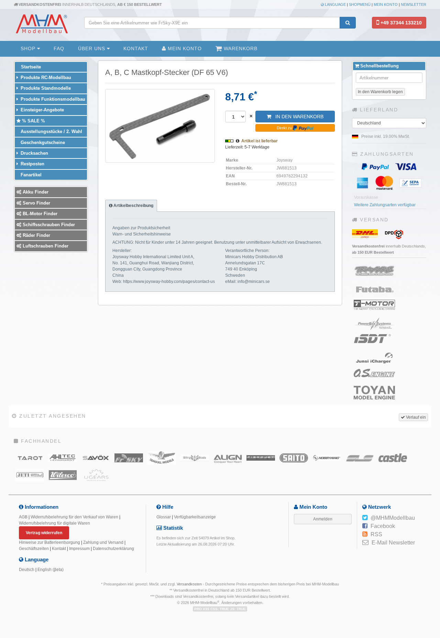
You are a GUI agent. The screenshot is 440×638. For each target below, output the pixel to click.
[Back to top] (433, 573)
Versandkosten (189, 584)
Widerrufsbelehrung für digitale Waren (54, 523)
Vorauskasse (366, 197)
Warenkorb (239, 48)
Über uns (92, 48)
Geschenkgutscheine (42, 142)
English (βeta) (50, 569)
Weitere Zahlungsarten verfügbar (385, 204)
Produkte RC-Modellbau (45, 77)
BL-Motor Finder (39, 213)
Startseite (30, 66)
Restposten (31, 163)
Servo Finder (35, 203)
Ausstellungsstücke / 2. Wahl (50, 131)
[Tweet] (364, 518)
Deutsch (26, 569)
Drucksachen (33, 153)
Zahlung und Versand (103, 542)
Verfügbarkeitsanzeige (195, 517)
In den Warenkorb (297, 116)
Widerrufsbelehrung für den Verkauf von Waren (74, 517)
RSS (376, 534)
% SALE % (33, 120)
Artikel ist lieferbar (259, 141)
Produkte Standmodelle (45, 88)
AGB (23, 517)
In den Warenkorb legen (380, 91)
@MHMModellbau (393, 518)
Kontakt (135, 48)
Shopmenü (360, 4)
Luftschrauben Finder (44, 246)
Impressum (79, 548)
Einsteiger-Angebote (41, 109)
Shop (29, 48)
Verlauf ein (415, 417)
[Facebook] (364, 526)
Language (335, 4)
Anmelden (322, 519)
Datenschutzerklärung (113, 548)
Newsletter (413, 4)
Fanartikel (30, 174)
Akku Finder (34, 192)
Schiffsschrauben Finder (48, 224)
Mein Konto (386, 4)
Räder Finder (35, 235)
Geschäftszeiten (34, 548)
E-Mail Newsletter (393, 543)
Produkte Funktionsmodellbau (52, 99)
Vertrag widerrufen (44, 532)
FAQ (59, 48)
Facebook (383, 526)
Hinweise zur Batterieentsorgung (49, 542)
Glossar (163, 517)
